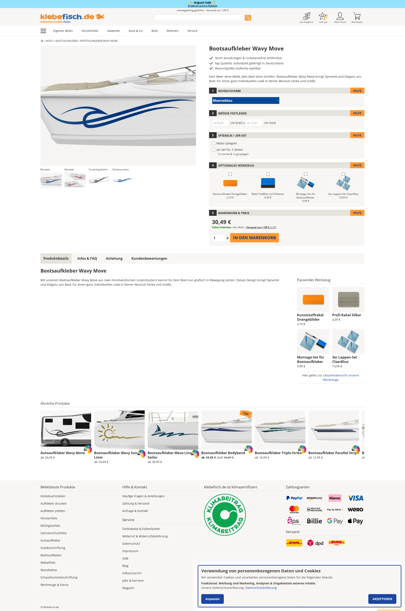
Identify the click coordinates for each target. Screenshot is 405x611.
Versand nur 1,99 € (261, 227)
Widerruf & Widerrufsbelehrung (145, 536)
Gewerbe (113, 31)
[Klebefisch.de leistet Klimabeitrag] (243, 515)
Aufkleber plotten (52, 511)
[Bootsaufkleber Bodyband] (226, 430)
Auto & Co (136, 31)
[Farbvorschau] (123, 180)
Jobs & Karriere (133, 580)
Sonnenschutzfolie (53, 533)
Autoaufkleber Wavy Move (62, 453)
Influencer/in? (132, 573)
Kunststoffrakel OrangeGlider (310, 317)
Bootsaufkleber (66, 40)
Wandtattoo (48, 570)
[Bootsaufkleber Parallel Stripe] (333, 430)
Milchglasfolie (50, 526)
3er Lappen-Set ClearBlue (344, 359)
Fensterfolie (90, 31)
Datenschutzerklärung (261, 588)
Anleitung (114, 258)
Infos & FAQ (87, 258)
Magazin (128, 588)
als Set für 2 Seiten (229, 150)
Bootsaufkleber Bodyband (223, 453)
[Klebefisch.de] (94, 18)
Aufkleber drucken (53, 503)
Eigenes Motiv (63, 31)
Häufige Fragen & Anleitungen (143, 496)
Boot (154, 31)
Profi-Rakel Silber (346, 315)
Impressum (130, 551)
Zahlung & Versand (135, 503)
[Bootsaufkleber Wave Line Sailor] (173, 430)
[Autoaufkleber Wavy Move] (65, 430)
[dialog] (299, 586)
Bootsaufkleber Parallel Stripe (333, 453)
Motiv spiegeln (226, 143)
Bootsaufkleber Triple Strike (278, 453)
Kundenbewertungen (149, 258)
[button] (51, 180)
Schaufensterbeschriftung (58, 577)
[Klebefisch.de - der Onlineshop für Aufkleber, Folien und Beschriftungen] (41, 40)
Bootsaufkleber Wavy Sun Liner (115, 455)
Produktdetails (56, 258)
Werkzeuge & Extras (54, 585)
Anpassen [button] (212, 599)
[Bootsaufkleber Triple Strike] (280, 430)
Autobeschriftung (52, 548)
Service (192, 31)
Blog (125, 566)
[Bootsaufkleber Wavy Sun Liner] (119, 430)
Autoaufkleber (50, 540)
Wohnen (172, 31)
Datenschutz (131, 544)
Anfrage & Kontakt (135, 511)
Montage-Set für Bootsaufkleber (310, 359)
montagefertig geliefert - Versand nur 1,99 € (202, 10)
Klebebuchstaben (52, 496)
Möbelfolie (47, 563)
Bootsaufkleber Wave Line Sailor (170, 455)
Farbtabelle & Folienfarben (141, 529)
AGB (125, 558)
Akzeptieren (382, 599)
